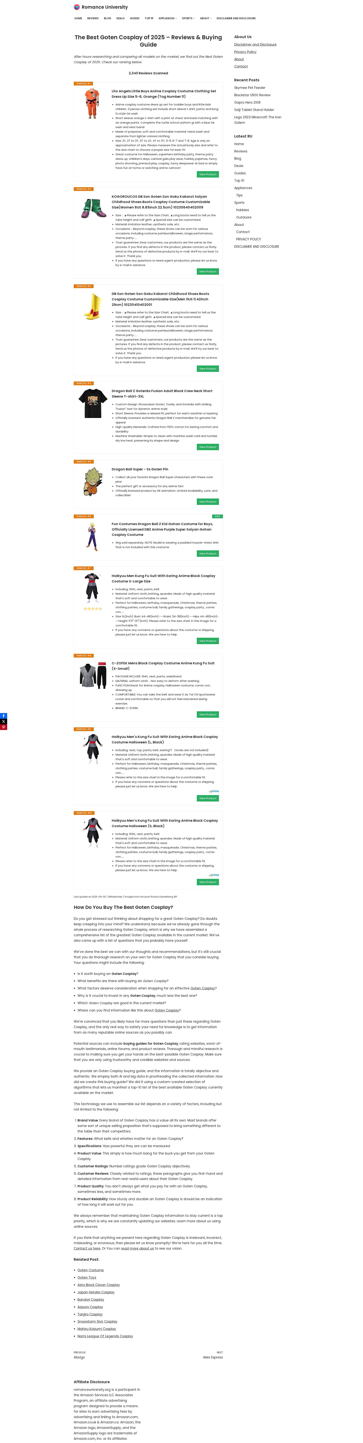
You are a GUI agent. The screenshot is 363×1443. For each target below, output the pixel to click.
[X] (3, 721)
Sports (239, 202)
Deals (120, 18)
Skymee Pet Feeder (249, 87)
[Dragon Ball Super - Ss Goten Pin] (93, 482)
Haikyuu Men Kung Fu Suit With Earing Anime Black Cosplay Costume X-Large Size (163, 578)
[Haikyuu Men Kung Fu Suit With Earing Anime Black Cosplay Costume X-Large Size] (93, 588)
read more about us (137, 1248)
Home (78, 18)
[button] (176, 18)
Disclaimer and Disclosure (255, 44)
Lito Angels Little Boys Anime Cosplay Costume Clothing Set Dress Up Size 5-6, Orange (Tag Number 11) (164, 94)
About (239, 59)
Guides (135, 18)
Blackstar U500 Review (252, 95)
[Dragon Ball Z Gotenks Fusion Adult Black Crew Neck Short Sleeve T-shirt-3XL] (93, 403)
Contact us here (87, 1248)
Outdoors (243, 217)
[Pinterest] (3, 727)
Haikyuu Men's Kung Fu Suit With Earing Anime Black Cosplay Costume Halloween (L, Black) (165, 739)
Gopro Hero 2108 (247, 102)
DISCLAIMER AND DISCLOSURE (236, 18)
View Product (207, 174)
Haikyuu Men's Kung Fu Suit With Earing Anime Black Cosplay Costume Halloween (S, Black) (165, 823)
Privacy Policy (245, 52)
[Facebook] (3, 716)
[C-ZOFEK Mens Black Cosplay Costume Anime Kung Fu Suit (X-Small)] (93, 676)
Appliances (243, 188)
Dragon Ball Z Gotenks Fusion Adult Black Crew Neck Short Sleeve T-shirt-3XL (162, 393)
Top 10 (149, 18)
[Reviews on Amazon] (92, 609)
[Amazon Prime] (214, 792)
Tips (239, 195)
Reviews (93, 18)
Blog (107, 18)
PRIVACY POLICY (248, 239)
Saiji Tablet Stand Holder (254, 110)
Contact (241, 66)
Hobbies (242, 210)
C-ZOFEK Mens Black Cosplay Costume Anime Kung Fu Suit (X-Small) (163, 666)
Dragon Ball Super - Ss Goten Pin (140, 469)
